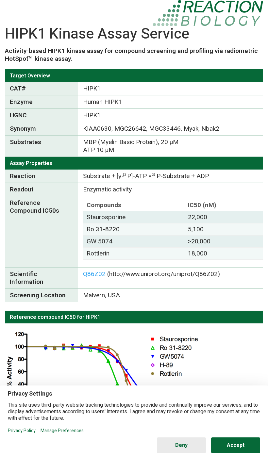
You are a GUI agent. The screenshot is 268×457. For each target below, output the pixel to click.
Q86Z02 (94, 274)
